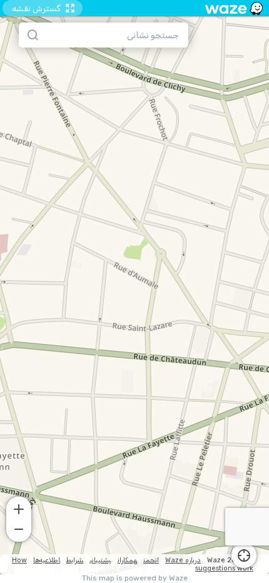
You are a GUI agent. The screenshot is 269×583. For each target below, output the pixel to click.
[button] (18, 508)
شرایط (74, 560)
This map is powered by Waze (135, 578)
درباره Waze (183, 560)
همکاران (127, 560)
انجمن (151, 560)
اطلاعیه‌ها (46, 560)
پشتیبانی (100, 560)
